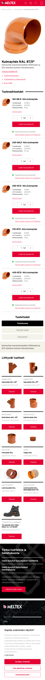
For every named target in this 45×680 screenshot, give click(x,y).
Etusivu (4, 9)
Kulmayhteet (18, 9)
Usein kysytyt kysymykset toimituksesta (15, 568)
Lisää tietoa (9, 655)
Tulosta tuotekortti (9, 71)
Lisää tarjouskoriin (26, 124)
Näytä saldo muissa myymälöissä (27, 135)
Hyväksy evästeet (22, 662)
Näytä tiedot (17, 112)
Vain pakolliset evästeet (22, 668)
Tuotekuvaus (22, 323)
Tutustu (12, 391)
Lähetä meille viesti (13, 589)
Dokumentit (22, 337)
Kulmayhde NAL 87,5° (31, 9)
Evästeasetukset (22, 675)
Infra (9, 9)
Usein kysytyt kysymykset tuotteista (20, 561)
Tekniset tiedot (22, 330)
